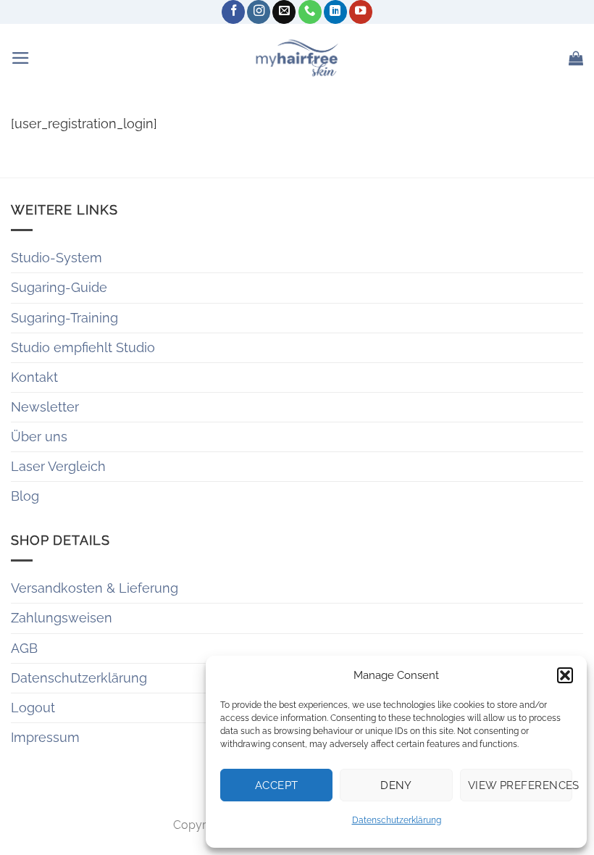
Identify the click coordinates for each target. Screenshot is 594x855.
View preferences (520, 785)
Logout (33, 707)
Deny (396, 785)
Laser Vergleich (58, 466)
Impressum (45, 737)
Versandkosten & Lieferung (94, 588)
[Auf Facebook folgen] (233, 12)
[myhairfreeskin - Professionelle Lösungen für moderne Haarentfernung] (297, 58)
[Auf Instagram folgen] (258, 12)
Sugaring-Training (64, 317)
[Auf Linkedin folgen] (335, 12)
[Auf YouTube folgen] (360, 12)
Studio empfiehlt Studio (83, 347)
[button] (565, 675)
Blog (25, 496)
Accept (276, 785)
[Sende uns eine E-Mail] (284, 12)
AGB (24, 648)
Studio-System (56, 257)
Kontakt (34, 377)
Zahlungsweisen (61, 617)
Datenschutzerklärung (396, 820)
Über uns (39, 436)
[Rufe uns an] (310, 12)
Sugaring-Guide (59, 287)
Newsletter (45, 406)
